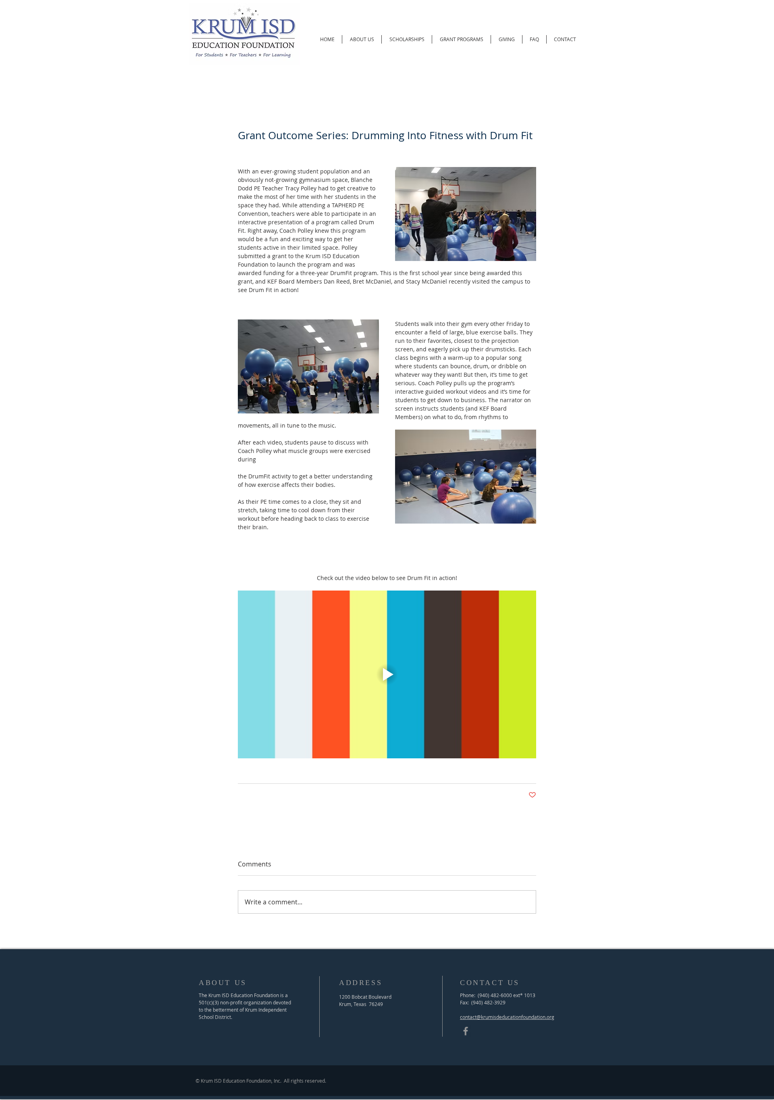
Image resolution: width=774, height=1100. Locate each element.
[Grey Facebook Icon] (465, 1031)
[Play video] (387, 674)
